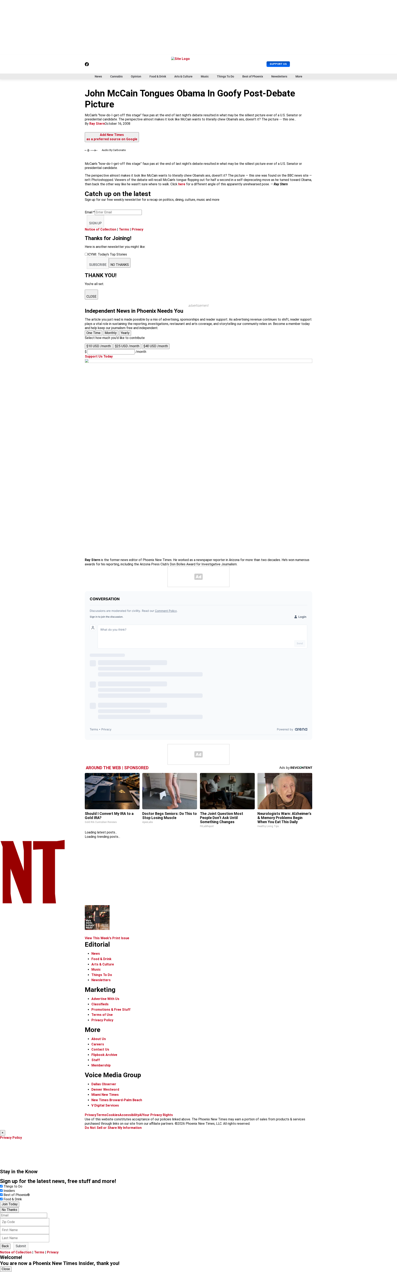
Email (90, 212)
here (182, 184)
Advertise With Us (105, 999)
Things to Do (13, 1186)
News (98, 76)
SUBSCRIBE (97, 265)
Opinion (136, 76)
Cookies (112, 1115)
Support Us (278, 63)
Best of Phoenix (252, 76)
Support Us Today (99, 356)
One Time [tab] (93, 333)
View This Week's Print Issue (107, 938)
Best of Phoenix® (17, 1195)
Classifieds (100, 1004)
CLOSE (91, 296)
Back (5, 1246)
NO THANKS (119, 265)
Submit (21, 1246)
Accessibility (129, 1115)
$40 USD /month (155, 346)
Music (205, 76)
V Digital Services (105, 1105)
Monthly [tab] (111, 333)
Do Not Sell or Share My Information (113, 1128)
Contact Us (100, 1049)
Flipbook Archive (104, 1055)
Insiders (9, 1191)
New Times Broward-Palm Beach (116, 1100)
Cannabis (116, 76)
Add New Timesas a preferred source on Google (111, 137)
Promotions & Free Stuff (110, 1010)
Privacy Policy (102, 1020)
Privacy (137, 229)
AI (140, 1115)
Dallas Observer (103, 1084)
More (298, 76)
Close (6, 1269)
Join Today (10, 1204)
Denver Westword (105, 1089)
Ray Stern (97, 124)
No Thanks (9, 1210)
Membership (101, 1065)
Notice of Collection (100, 229)
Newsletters (279, 76)
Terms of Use (102, 1015)
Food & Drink (157, 76)
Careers (97, 1044)
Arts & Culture (183, 76)
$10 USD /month (98, 346)
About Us (98, 1039)
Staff (95, 1060)
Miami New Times (105, 1095)
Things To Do (225, 76)
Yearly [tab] (125, 333)
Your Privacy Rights (157, 1115)
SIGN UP (95, 223)
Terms (124, 229)
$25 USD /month (127, 346)
